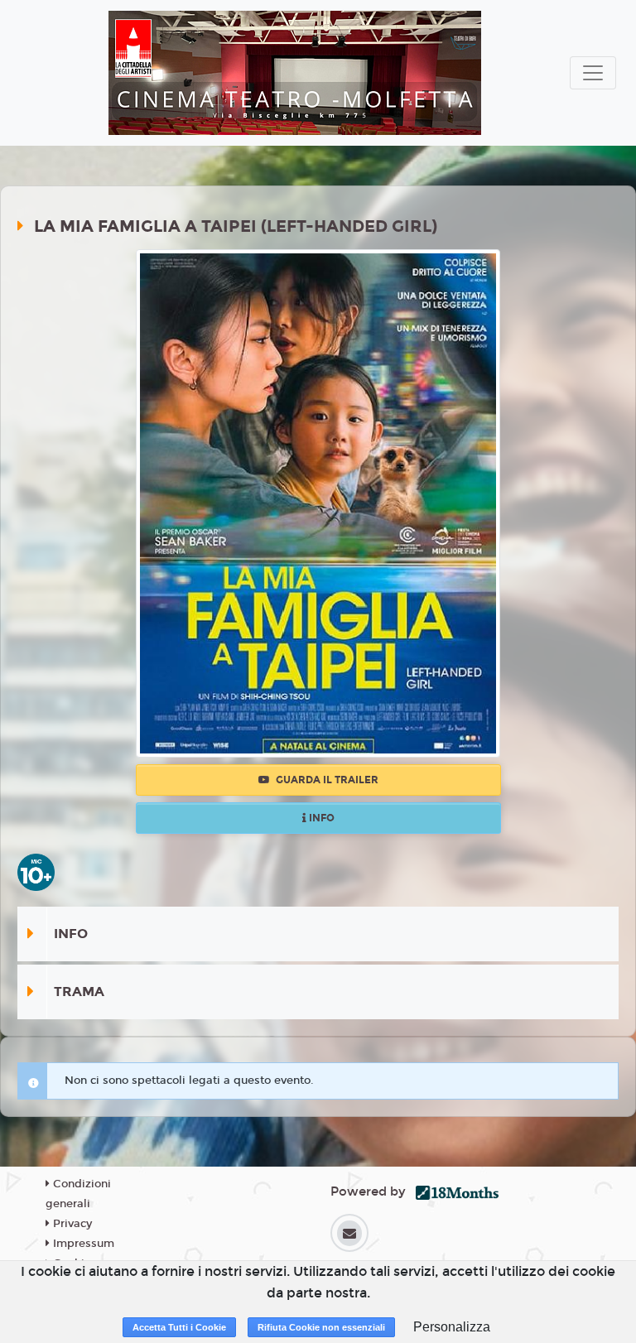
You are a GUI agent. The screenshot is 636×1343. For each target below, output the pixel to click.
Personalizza (451, 1327)
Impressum (82, 1243)
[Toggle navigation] (593, 72)
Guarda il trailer (325, 780)
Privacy (71, 1223)
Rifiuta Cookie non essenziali (321, 1327)
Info (320, 818)
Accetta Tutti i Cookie (179, 1327)
